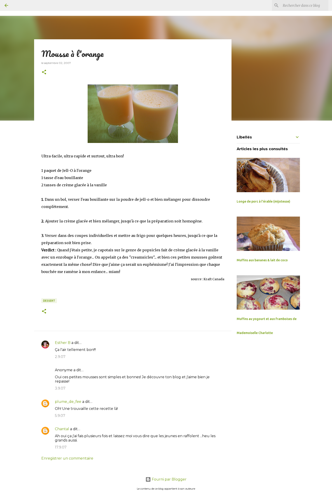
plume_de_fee (68, 401)
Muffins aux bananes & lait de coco (262, 260)
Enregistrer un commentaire (67, 458)
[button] (44, 72)
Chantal (62, 429)
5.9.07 (60, 415)
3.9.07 (60, 388)
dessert (49, 300)
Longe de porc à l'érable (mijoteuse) (263, 201)
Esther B (62, 343)
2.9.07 (60, 357)
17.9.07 (61, 447)
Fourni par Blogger (169, 479)
